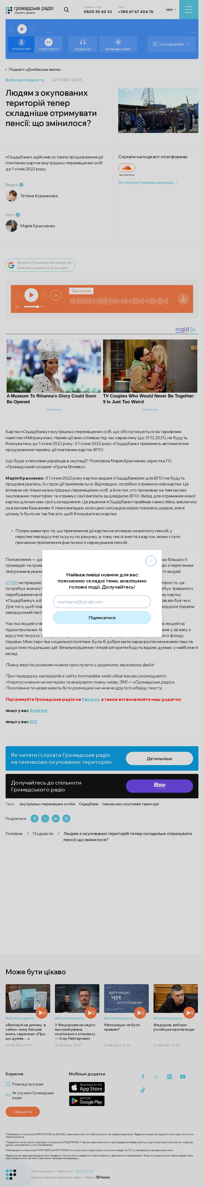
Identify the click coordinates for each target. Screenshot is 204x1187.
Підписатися (102, 617)
